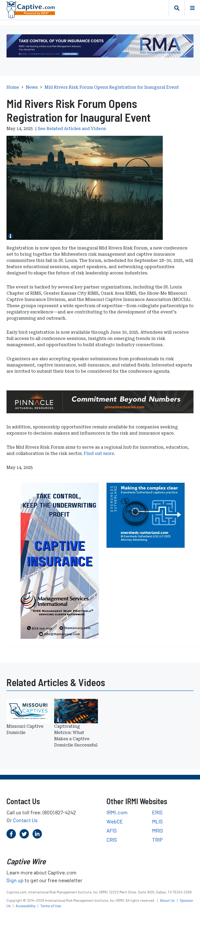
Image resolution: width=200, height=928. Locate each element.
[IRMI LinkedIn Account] (37, 834)
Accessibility (26, 906)
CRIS (112, 839)
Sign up (15, 880)
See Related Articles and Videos (72, 128)
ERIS (157, 812)
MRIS (157, 830)
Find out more (99, 453)
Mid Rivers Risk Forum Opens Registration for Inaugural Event (112, 87)
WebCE (115, 821)
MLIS (157, 821)
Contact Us (25, 820)
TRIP (157, 839)
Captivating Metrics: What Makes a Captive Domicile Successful (75, 735)
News (32, 87)
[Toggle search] (176, 8)
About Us (168, 900)
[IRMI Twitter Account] (24, 834)
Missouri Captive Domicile (25, 729)
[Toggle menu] (192, 8)
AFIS (112, 830)
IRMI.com (117, 812)
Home (13, 87)
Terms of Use (50, 906)
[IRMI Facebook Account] (11, 834)
